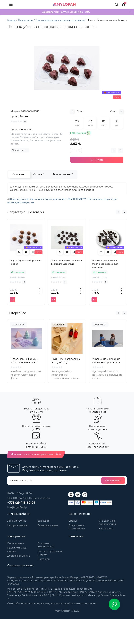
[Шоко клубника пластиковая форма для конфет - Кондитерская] (67, 68)
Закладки (43, 520)
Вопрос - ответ (63, 174)
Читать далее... (19, 150)
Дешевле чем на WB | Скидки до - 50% (66, 11)
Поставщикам (15, 543)
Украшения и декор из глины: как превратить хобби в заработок (106, 362)
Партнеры (44, 559)
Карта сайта (106, 528)
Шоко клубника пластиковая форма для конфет (38, 199)
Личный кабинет (17, 520)
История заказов (17, 525)
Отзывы (38, 174)
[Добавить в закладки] (33, 252)
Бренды (73, 520)
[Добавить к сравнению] (26, 252)
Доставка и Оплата (18, 555)
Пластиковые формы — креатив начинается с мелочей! (25, 362)
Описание (18, 174)
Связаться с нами (48, 525)
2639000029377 (77, 199)
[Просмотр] (19, 252)
